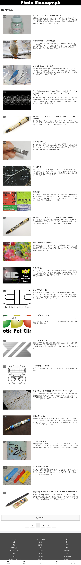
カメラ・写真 (40, 539)
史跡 (14, 556)
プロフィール (67, 556)
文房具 (40, 545)
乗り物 (40, 556)
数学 (14, 545)
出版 (14, 542)
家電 (67, 545)
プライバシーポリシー (14, 559)
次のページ (40, 518)
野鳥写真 (67, 559)
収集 (67, 553)
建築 (40, 542)
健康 (67, 548)
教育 (14, 553)
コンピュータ (14, 551)
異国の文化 (67, 551)
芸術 (67, 542)
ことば (40, 551)
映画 (40, 553)
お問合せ (40, 559)
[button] (75, 318)
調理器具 (14, 548)
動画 (67, 539)
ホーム (14, 539)
